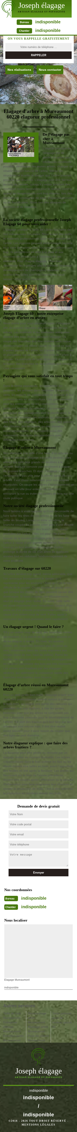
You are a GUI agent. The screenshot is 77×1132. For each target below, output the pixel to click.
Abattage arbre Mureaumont (38, 1029)
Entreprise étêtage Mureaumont (12, 1027)
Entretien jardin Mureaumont (13, 1038)
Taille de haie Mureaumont (12, 1015)
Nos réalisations (19, 69)
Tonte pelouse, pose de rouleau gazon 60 (62, 1020)
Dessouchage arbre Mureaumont (37, 1018)
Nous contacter (50, 69)
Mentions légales (38, 1124)
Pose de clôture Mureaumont (38, 1038)
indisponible (48, 22)
